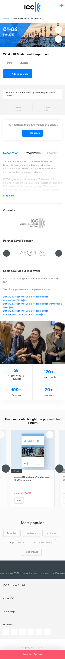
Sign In (54, 7)
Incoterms (51, 533)
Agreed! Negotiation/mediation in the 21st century (32, 478)
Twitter (14, 632)
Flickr (47, 632)
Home (6, 18)
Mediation (31, 533)
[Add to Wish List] (58, 30)
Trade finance (31, 552)
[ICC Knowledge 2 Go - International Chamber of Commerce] (32, 7)
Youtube (39, 632)
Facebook (22, 632)
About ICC (8, 598)
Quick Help (9, 611)
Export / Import (17, 542)
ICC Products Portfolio (14, 585)
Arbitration (12, 533)
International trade (43, 542)
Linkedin (5, 632)
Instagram (31, 632)
